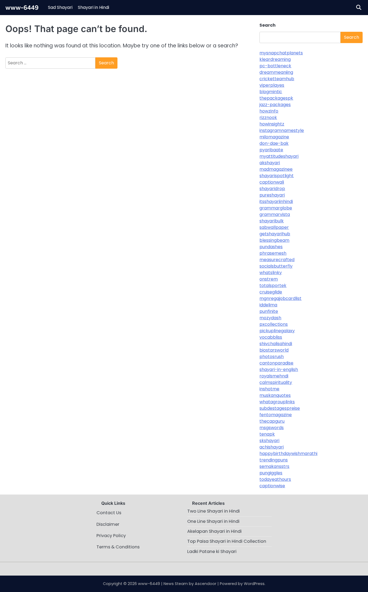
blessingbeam (274, 240)
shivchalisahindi (275, 344)
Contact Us (108, 513)
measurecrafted (276, 260)
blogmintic (270, 92)
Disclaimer (107, 524)
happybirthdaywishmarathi (288, 453)
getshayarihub (274, 234)
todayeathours (275, 479)
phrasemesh (272, 253)
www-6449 (22, 7)
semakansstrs (274, 466)
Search (267, 25)
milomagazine (274, 137)
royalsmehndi (273, 376)
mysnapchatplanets (281, 53)
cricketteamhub (276, 79)
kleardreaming (275, 59)
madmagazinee (276, 169)
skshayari (269, 440)
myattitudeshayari (278, 156)
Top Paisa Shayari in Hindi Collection (226, 541)
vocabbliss (270, 337)
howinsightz (271, 124)
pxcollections (273, 324)
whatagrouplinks (277, 402)
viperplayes (271, 85)
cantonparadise (276, 363)
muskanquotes (275, 395)
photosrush (271, 356)
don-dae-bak (274, 143)
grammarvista (274, 214)
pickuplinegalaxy (277, 331)
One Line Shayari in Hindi (213, 521)
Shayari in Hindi (93, 7)
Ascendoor (205, 583)
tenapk (267, 434)
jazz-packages (275, 104)
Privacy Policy (111, 536)
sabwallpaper (274, 227)
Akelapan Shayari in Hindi (214, 531)
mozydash (270, 318)
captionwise (272, 486)
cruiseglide (270, 292)
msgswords (271, 428)
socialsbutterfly (276, 266)
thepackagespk (276, 98)
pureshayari (272, 195)
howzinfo (268, 111)
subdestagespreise (279, 408)
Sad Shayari (60, 7)
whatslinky (270, 272)
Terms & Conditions (118, 547)
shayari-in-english (278, 369)
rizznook (268, 117)
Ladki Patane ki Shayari (212, 551)
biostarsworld (274, 350)
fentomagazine (275, 415)
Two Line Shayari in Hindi (213, 511)
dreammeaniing (276, 72)
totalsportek (272, 285)
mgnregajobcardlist (280, 298)
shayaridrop (272, 188)
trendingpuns (273, 460)
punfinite (268, 311)
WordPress (254, 583)
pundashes (271, 247)
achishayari (271, 447)
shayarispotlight (276, 176)
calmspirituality (275, 382)
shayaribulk (271, 221)
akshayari (269, 163)
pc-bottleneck (275, 66)
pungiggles (270, 473)
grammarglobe (275, 208)
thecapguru (271, 421)
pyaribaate (271, 150)
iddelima (268, 305)
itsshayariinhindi (276, 201)
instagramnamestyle (281, 130)
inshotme (269, 389)
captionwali (271, 182)
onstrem (268, 279)
